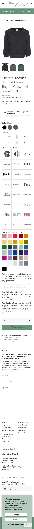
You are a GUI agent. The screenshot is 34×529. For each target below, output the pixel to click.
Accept (16, 515)
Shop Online (6, 425)
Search (4, 422)
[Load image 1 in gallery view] (5, 67)
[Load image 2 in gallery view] (13, 67)
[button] (17, 350)
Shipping (4, 97)
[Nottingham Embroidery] (17, 4)
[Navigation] (3, 4)
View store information (12, 342)
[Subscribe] (29, 488)
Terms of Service (23, 433)
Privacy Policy (22, 427)
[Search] (27, 4)
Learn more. (17, 510)
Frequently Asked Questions (7, 435)
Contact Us (5, 441)
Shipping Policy (23, 422)
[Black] (4, 127)
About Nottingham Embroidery (8, 431)
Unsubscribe (22, 430)
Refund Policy (22, 425)
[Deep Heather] (10, 127)
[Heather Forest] (15, 127)
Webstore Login (7, 439)
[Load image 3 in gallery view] (20, 67)
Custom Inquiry (7, 427)
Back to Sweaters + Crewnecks (15, 20)
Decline (16, 520)
